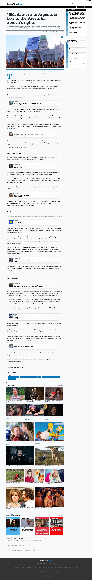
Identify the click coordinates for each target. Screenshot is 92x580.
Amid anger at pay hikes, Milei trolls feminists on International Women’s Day (24, 540)
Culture (51, 4)
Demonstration (45, 376)
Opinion (61, 4)
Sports (56, 4)
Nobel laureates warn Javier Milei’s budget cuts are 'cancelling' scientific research (25, 548)
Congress (34, 376)
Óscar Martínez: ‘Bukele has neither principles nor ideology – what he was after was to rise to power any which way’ (30, 285)
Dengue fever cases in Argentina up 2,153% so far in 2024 (20, 542)
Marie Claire (28, 567)
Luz (73, 567)
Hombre (45, 567)
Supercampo (58, 567)
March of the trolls (16, 318)
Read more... (17, 101)
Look (70, 567)
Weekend (65, 567)
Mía (77, 567)
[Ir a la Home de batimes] (46, 560)
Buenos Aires (28, 376)
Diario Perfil (16, 567)
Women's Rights (57, 376)
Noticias (34, 567)
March (39, 376)
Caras (22, 567)
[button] (62, 37)
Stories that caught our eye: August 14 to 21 (23, 347)
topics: (9, 375)
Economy (33, 4)
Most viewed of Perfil (76, 41)
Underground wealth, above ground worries (21, 196)
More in (8, 515)
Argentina (27, 4)
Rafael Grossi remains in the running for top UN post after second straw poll (28, 135)
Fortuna (39, 567)
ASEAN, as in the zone (17, 223)
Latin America (40, 4)
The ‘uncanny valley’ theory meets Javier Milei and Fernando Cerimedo (27, 260)
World (46, 4)
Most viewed (71, 10)
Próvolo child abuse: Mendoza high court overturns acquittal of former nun (27, 104)
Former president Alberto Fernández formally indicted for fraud (21, 550)
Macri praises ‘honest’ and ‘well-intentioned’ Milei (19, 545)
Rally (51, 376)
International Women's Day (13, 376)
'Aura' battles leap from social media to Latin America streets (25, 166)
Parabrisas (51, 567)
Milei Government (11, 379)
